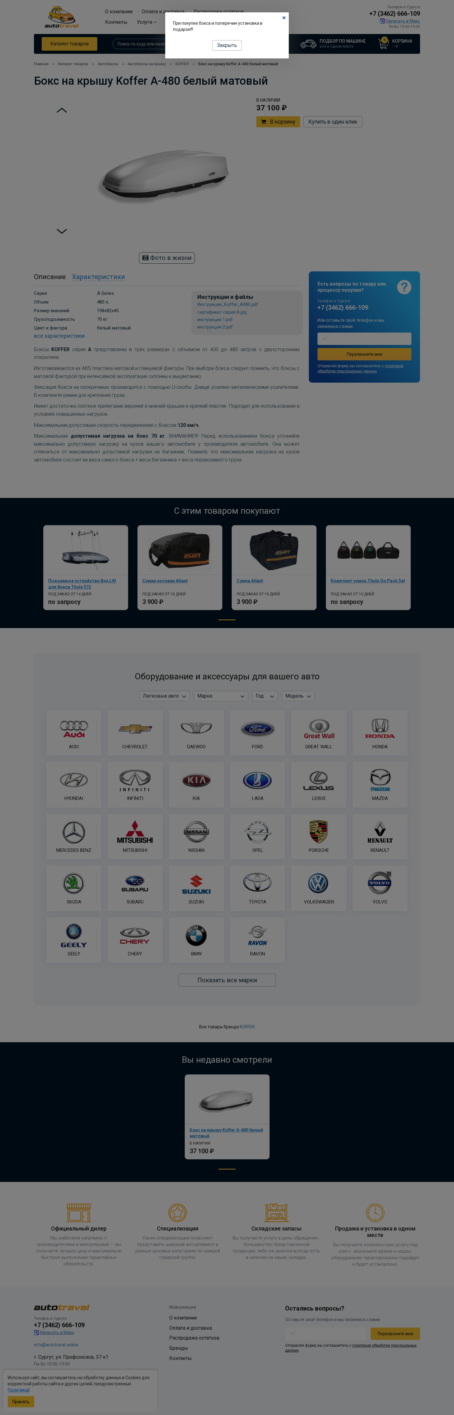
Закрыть (227, 45)
